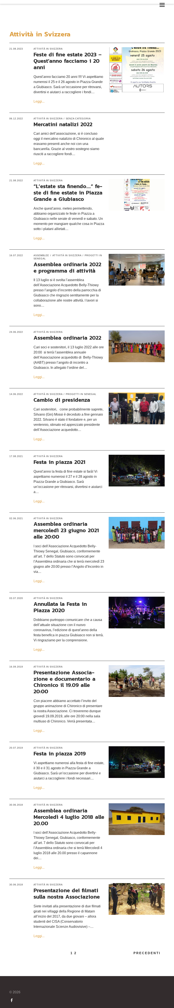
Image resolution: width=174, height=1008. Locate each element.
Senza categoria (78, 118)
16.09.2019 (16, 666)
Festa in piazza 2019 (60, 753)
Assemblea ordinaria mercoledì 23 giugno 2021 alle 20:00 (66, 530)
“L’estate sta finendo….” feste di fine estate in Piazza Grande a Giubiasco (68, 192)
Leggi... (39, 101)
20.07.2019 (16, 747)
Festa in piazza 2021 (59, 462)
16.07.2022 (16, 255)
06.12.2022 (16, 118)
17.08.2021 (16, 456)
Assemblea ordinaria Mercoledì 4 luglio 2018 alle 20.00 (69, 816)
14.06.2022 (16, 394)
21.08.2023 (16, 48)
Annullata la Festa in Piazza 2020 (60, 607)
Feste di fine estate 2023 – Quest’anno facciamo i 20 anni (67, 60)
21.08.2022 (16, 180)
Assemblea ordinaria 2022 (67, 337)
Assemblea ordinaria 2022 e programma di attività (67, 267)
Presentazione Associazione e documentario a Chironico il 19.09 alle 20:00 (64, 682)
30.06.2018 (16, 805)
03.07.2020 (16, 598)
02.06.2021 (16, 518)
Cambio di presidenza (62, 400)
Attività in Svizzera (48, 48)
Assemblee (41, 255)
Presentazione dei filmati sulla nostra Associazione (67, 893)
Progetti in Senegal (81, 394)
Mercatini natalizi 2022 (63, 124)
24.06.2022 (16, 332)
